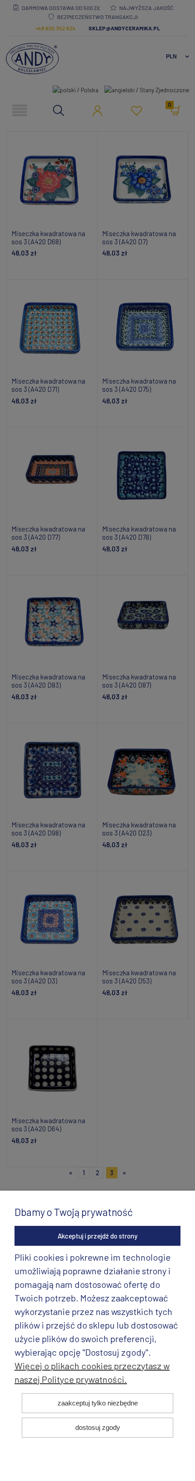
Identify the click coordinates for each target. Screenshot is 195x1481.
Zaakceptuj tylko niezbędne (98, 1403)
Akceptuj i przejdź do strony (97, 1236)
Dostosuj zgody (97, 1427)
